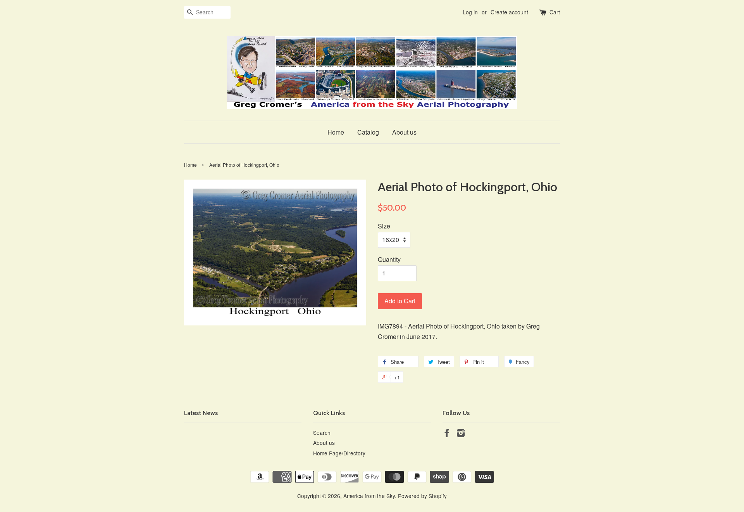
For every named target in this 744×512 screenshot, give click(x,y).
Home (335, 132)
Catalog (368, 132)
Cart (554, 12)
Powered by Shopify (422, 496)
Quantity (389, 259)
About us (404, 132)
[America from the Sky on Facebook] (447, 434)
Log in (470, 12)
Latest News (201, 413)
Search (322, 432)
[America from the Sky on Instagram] (460, 434)
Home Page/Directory (339, 453)
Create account (509, 12)
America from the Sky (369, 496)
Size (384, 225)
